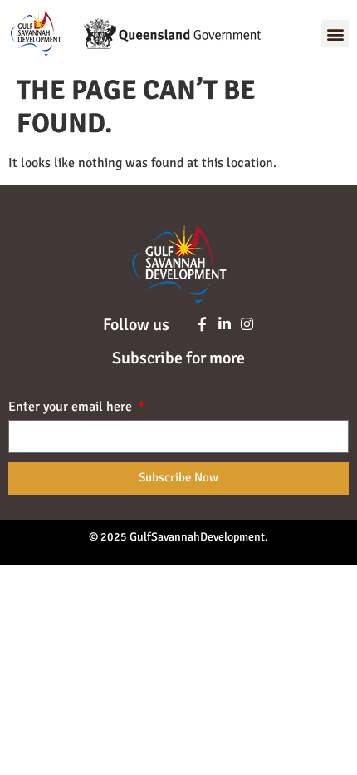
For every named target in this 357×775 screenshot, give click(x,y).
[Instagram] (247, 324)
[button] (335, 33)
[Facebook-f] (202, 324)
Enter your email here (71, 407)
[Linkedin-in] (225, 324)
